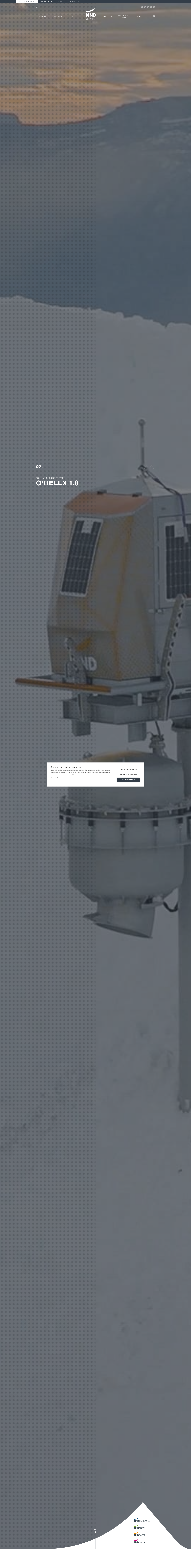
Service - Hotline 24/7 (27, 1)
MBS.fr (84, 1)
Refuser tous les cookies (128, 774)
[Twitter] (151, 7)
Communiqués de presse (50, 478)
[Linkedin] (142, 7)
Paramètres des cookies (128, 769)
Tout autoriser (128, 780)
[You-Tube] (154, 7)
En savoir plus (55, 778)
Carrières (72, 1)
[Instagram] (148, 7)
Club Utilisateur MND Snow (51, 1)
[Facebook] (145, 7)
